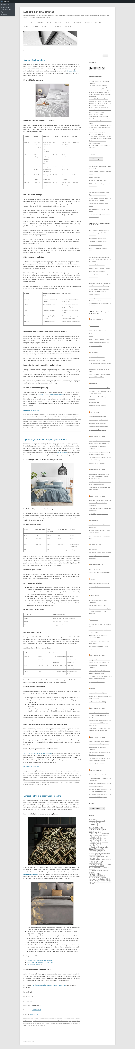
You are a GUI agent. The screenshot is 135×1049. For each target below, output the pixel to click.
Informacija (77, 22)
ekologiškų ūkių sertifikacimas (95, 844)
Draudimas (40, 22)
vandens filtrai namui (97, 876)
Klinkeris (92, 579)
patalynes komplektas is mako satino (54, 425)
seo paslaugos (103, 867)
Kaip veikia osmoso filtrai (95, 245)
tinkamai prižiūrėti (72, 71)
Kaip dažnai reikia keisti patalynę (97, 430)
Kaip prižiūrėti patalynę (34, 59)
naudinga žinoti (62, 452)
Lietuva (98, 855)
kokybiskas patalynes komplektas (49, 414)
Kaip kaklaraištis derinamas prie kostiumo (100, 103)
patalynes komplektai (45, 421)
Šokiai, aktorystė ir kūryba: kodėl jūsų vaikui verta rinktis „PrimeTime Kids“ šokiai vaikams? (100, 128)
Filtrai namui (94, 352)
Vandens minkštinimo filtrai (96, 112)
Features (67, 22)
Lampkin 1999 (92, 855)
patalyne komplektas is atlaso (35, 419)
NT (51, 27)
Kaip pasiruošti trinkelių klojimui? (98, 693)
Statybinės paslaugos (96, 319)
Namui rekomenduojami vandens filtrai (99, 388)
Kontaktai (68, 27)
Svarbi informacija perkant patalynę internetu (37, 753)
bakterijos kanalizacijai (96, 826)
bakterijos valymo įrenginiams (98, 830)
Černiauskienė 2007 (106, 880)
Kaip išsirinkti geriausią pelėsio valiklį (98, 514)
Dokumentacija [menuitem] (5, 7)
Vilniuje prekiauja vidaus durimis (97, 775)
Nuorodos (58, 27)
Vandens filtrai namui (94, 569)
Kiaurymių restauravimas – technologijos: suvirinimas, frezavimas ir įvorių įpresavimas (100, 611)
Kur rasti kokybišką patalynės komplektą (42, 795)
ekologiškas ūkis (95, 837)
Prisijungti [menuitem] (6, 1)
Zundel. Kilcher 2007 (95, 880)
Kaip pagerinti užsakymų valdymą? (98, 99)
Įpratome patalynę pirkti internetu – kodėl (39, 960)
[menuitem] (1, 1)
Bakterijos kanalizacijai (97, 545)
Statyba (44, 27)
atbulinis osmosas (95, 822)
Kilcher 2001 (107, 853)
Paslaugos (58, 22)
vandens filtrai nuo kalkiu (97, 877)
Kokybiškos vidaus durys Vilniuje (97, 405)
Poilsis (49, 22)
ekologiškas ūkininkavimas (99, 835)
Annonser (26, 27)
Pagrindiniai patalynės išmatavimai (98, 420)
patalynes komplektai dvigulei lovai (60, 421)
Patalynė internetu (95, 412)
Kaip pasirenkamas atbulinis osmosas (99, 342)
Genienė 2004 (98, 849)
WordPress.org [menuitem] (5, 4)
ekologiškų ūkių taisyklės (98, 847)
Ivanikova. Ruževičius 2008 (95, 852)
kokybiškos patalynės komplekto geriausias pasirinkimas (48, 985)
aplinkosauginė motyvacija (97, 821)
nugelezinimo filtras (96, 861)
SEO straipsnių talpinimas (38, 11)
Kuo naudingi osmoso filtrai (96, 105)
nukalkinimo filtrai (95, 864)
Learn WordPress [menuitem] (6, 9)
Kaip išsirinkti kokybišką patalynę (98, 423)
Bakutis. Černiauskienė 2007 (98, 833)
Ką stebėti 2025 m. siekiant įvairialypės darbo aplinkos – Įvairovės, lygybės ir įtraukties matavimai (99, 476)
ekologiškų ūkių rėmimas (98, 842)
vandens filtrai (95, 874)
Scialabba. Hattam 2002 (96, 866)
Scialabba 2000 (93, 867)
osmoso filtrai (106, 864)
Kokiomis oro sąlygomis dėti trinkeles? (99, 583)
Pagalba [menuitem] (3, 12)
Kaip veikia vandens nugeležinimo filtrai (99, 268)
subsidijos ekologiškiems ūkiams (98, 871)
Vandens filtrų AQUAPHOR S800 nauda (99, 572)
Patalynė (32, 414)
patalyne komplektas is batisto (51, 419)
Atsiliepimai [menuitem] (4, 14)
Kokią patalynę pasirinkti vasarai (97, 416)
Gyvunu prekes (94, 620)
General (35, 27)
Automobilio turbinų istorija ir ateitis (98, 180)
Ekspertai (92, 688)
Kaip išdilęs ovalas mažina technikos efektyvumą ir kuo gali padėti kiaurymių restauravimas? (100, 723)
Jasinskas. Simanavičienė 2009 (96, 853)
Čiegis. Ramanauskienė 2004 (104, 882)
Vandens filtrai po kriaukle (96, 114)
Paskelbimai (88, 22)
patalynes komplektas (37, 425)
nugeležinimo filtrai (95, 863)
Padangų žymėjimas (94, 177)
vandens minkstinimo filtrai (99, 879)
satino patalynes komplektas (34, 428)
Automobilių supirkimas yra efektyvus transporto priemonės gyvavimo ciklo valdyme (99, 715)
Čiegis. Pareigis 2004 (93, 882)
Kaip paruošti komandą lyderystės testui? (100, 101)
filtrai (91, 848)
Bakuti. (90, 833)
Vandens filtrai (94, 326)
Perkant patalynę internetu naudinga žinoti (40, 962)
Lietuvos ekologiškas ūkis (98, 856)
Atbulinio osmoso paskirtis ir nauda (98, 108)
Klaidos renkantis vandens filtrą (97, 238)
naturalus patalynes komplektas (56, 417)
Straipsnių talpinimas (96, 564)
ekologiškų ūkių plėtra (97, 840)
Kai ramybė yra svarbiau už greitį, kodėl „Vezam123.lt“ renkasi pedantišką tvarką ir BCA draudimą (100, 94)
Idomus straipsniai (95, 595)
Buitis (32, 22)
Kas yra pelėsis (93, 549)
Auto (24, 22)
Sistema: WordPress (28, 1041)
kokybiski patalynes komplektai (38, 417)
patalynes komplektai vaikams (59, 423)
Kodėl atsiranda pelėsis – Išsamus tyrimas (100, 552)
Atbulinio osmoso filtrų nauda (97, 360)
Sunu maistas (94, 520)
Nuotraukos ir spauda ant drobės (98, 85)
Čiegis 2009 (91, 883)
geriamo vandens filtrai (97, 850)
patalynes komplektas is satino (70, 1023)
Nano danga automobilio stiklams (98, 241)
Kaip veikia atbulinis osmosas (97, 265)
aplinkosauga (93, 819)
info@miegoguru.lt (36, 1014)
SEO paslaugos (94, 383)
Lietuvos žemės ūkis (96, 860)
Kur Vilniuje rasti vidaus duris (96, 134)
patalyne (67, 417)
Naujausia (98, 22)
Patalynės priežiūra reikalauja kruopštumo (50, 394)
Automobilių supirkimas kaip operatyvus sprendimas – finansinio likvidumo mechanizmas (100, 503)
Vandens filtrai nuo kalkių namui (97, 330)
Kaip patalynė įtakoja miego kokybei (98, 426)
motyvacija (107, 860)
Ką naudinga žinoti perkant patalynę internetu (45, 439)
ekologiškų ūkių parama (98, 838)
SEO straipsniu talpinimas (97, 436)
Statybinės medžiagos (96, 770)
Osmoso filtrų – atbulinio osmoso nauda (100, 110)
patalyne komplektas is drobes (69, 419)
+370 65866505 (36, 1010)
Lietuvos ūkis (94, 858)
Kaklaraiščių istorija (94, 402)
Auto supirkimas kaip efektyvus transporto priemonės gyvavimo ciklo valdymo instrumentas (100, 233)
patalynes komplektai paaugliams (41, 423)
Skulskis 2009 (92, 869)
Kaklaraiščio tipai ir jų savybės (97, 132)
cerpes (107, 834)
